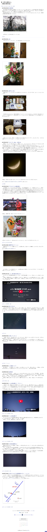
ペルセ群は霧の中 (13, 416)
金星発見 (11, 372)
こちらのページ (10, 478)
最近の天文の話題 (9, 248)
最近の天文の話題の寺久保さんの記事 (13, 181)
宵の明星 (5, 380)
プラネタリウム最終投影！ (15, 186)
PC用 (2, 6)
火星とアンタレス (13, 335)
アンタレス (8, 363)
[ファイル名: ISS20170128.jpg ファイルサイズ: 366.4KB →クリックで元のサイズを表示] (15, 258)
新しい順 (22, 512)
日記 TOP (10, 6)
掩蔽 (4, 183)
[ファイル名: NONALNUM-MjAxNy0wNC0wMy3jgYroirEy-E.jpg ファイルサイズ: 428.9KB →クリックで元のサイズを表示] (13, 74)
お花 (9, 39)
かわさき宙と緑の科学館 (8, 242)
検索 (14, 6)
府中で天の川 (12, 306)
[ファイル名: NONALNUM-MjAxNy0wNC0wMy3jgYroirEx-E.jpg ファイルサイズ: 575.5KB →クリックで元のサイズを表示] (15, 50)
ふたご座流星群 (6, 303)
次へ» (32, 514)
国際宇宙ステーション (14, 245)
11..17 (29, 514)
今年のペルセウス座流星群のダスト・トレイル (19, 473)
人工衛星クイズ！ (13, 365)
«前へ (15, 514)
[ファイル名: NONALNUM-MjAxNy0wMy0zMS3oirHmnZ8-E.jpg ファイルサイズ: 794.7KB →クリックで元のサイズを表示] (15, 226)
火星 (4, 363)
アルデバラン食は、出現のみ (14, 142)
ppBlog (28, 530)
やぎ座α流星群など (13, 443)
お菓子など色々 (11, 91)
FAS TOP (5, 6)
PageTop (46, 531)
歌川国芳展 (10, 8)
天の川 (5, 333)
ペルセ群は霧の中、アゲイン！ (15, 383)
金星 (8, 380)
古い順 (26, 512)
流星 (10, 303)
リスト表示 (32, 510)
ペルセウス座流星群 (7, 413)
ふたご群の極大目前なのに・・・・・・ (18, 273)
